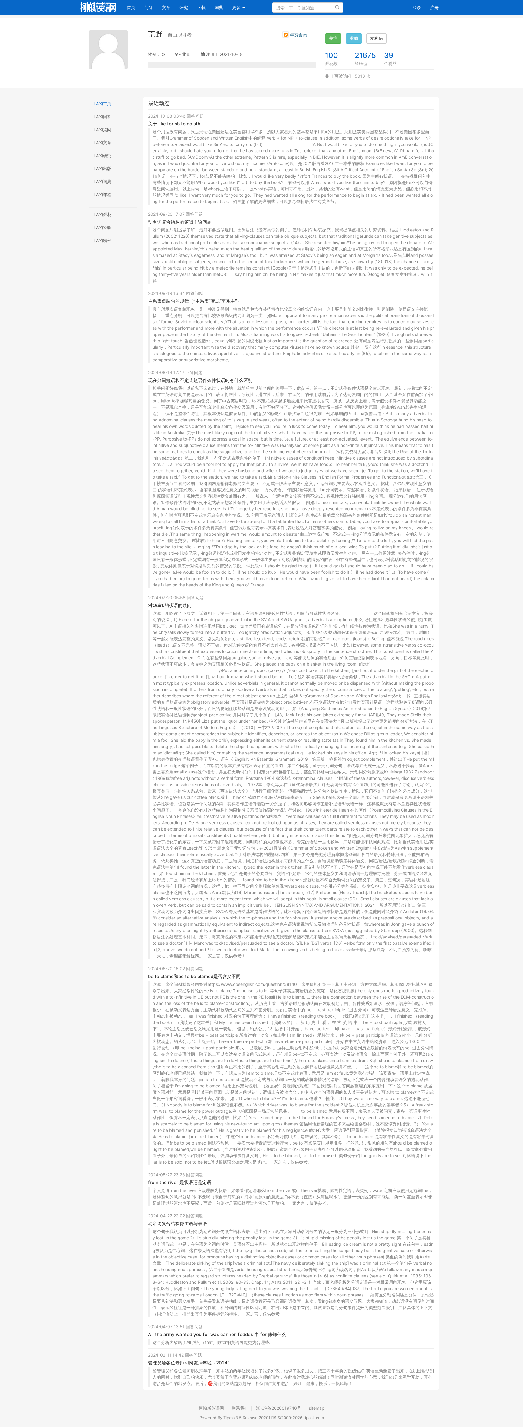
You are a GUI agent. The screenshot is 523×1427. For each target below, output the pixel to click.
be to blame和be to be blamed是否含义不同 (194, 976)
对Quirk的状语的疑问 (170, 605)
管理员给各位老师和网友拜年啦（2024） (190, 1363)
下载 (201, 7)
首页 (133, 7)
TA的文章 (102, 142)
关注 (333, 38)
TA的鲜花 (102, 214)
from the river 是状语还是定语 (179, 1182)
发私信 (376, 38)
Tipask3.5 (232, 1417)
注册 (434, 7)
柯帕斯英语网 (211, 1408)
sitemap (316, 1408)
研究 (183, 7)
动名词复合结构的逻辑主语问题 (180, 222)
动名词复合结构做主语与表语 (177, 1223)
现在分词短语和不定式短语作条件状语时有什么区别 (200, 380)
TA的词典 (102, 181)
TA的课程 (102, 194)
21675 (365, 55)
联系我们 (240, 1408)
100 (331, 55)
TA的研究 (102, 155)
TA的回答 (102, 116)
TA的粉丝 (102, 240)
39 (388, 55)
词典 (219, 7)
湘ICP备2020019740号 (278, 1408)
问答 (148, 7)
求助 (354, 38)
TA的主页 (102, 103)
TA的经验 (102, 227)
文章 (166, 7)
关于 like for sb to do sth (174, 124)
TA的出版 (102, 168)
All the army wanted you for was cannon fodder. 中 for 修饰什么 (217, 1334)
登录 (417, 7)
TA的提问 (102, 129)
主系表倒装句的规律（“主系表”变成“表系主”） (195, 301)
